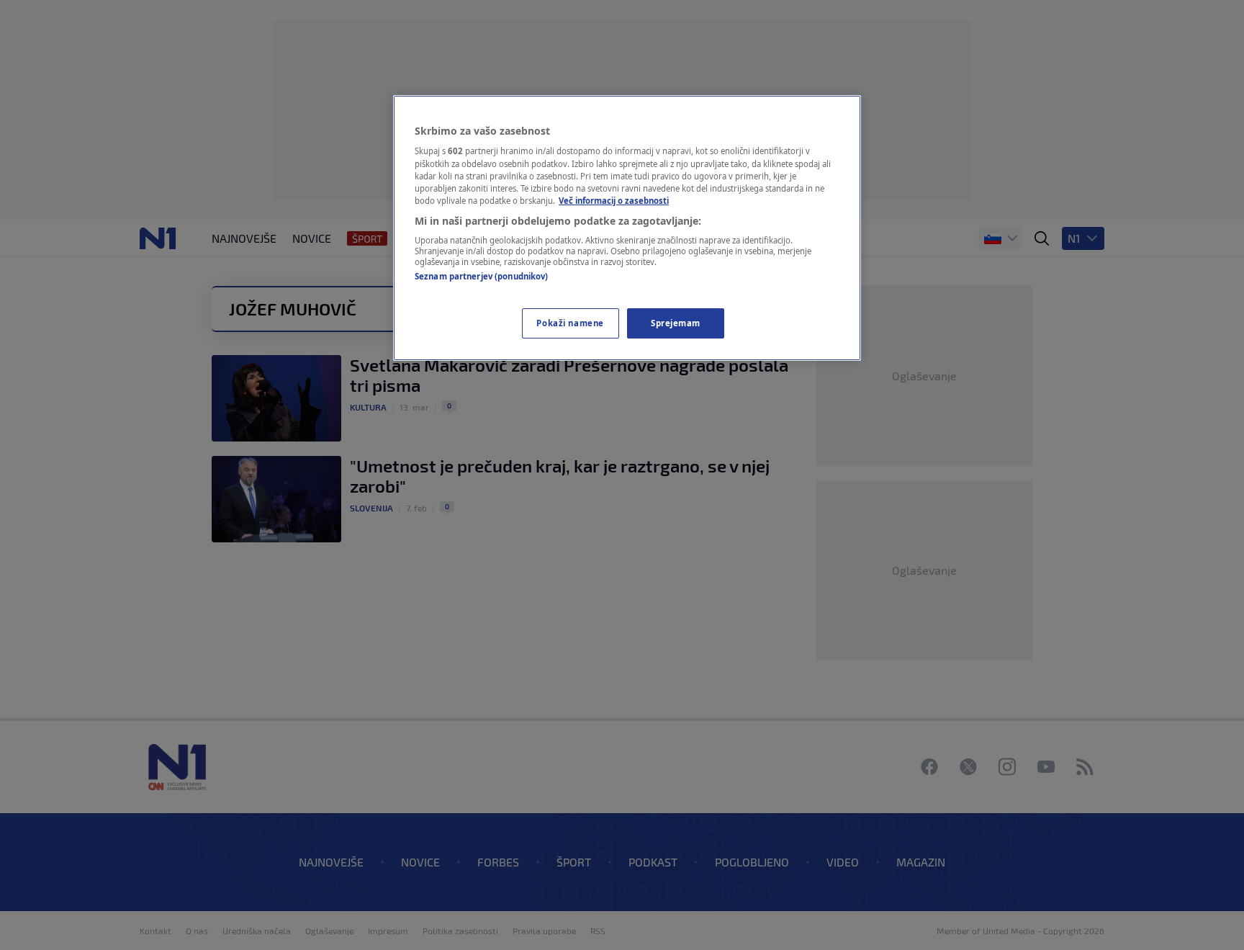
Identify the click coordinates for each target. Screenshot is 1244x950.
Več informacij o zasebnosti (614, 200)
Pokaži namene (569, 323)
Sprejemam (675, 323)
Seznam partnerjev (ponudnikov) (481, 276)
